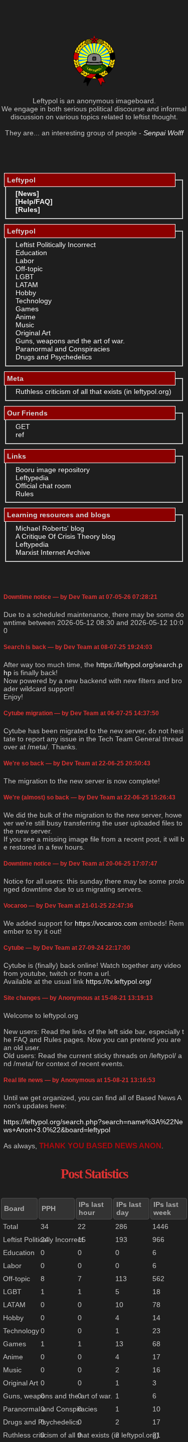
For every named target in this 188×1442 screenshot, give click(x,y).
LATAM (27, 285)
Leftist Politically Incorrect (56, 245)
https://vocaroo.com (106, 923)
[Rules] (28, 209)
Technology (34, 301)
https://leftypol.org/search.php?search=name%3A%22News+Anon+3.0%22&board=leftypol (93, 1126)
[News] (27, 193)
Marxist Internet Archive (53, 552)
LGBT (25, 277)
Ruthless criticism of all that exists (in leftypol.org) (93, 391)
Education (31, 253)
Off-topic (29, 269)
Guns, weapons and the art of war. (70, 341)
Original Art (33, 333)
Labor (25, 261)
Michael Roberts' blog (50, 528)
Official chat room (43, 486)
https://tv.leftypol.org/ (118, 981)
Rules (25, 494)
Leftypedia (32, 478)
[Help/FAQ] (34, 201)
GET (23, 427)
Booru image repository (53, 470)
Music (25, 325)
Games (27, 309)
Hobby (26, 293)
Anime (26, 317)
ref (20, 435)
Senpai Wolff (163, 133)
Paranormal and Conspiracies (63, 349)
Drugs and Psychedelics (54, 357)
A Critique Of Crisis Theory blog (65, 536)
